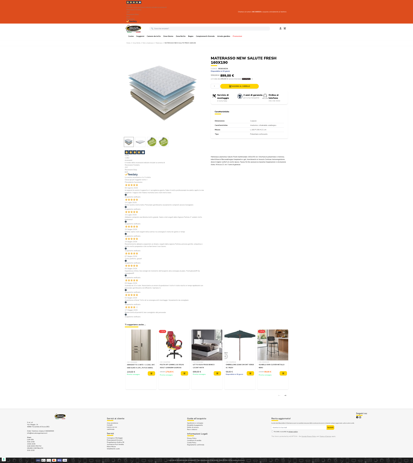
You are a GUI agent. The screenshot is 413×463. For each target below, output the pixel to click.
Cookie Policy (191, 443)
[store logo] (133, 28)
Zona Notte (181, 36)
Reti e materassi (148, 43)
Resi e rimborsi (192, 429)
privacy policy (293, 432)
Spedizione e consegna (195, 423)
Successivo (138, 182)
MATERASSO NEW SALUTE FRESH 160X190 (180, 43)
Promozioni (237, 36)
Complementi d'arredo (205, 36)
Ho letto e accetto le (286, 432)
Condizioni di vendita (194, 440)
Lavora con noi (112, 427)
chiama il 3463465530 (46, 431)
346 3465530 (256, 12)
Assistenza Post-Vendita (115, 444)
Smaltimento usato (113, 449)
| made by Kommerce (238, 460)
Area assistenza (112, 423)
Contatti (109, 425)
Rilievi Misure (111, 447)
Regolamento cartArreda (195, 445)
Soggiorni (140, 36)
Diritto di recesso (193, 427)
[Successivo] (285, 395)
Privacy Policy (191, 438)
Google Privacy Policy (309, 436)
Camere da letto (154, 36)
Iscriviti (330, 427)
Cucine (131, 36)
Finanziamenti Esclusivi (115, 440)
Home (128, 43)
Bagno (190, 36)
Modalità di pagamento (195, 425)
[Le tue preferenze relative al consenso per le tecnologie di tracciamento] (4, 459)
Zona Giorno (168, 36)
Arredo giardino (223, 36)
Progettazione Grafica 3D (115, 442)
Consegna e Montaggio (115, 438)
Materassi (159, 43)
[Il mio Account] (280, 28)
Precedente (129, 182)
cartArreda (110, 429)
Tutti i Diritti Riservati (203, 460)
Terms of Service (325, 436)
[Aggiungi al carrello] (151, 373)
